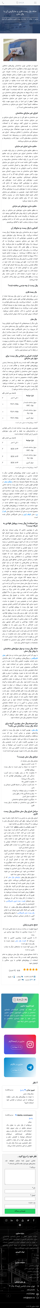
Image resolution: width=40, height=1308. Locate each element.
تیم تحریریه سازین (27, 1005)
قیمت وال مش (20, 941)
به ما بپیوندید (16, 1047)
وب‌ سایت (32, 1202)
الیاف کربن (27, 514)
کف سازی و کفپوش (33, 1277)
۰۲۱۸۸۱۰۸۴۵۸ (30, 1294)
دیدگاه (32, 1167)
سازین (36, 19)
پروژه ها (36, 1255)
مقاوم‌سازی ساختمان (33, 1271)
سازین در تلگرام (17, 1064)
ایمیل (32, 1195)
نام (33, 1188)
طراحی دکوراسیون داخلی (31, 1268)
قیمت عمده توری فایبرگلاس (15, 901)
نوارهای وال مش (14, 877)
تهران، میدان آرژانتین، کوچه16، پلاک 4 (22, 1286)
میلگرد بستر (8, 481)
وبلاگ (37, 1258)
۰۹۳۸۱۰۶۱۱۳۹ (31, 1290)
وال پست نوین (34, 1274)
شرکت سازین (35, 1306)
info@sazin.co (29, 1297)
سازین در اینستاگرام (16, 1041)
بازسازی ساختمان (34, 1265)
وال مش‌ (35, 730)
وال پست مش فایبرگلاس (26, 913)
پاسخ (22, 1090)
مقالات (30, 19)
